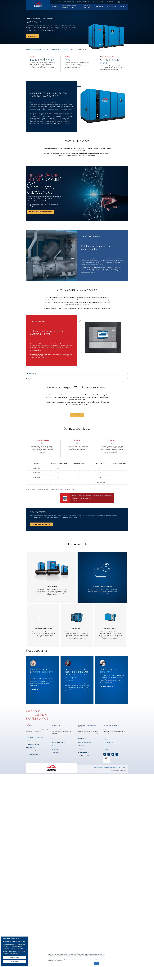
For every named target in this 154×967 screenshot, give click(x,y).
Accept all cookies (14, 957)
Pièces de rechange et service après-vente (69, 6)
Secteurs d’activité (87, 6)
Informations (111, 7)
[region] (14, 951)
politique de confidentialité (66, 957)
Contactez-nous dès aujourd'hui (41, 524)
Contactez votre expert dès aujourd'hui (40, 212)
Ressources (100, 7)
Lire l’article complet (105, 686)
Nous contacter (32, 36)
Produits (55, 7)
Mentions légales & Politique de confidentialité (105, 767)
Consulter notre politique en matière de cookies (14, 952)
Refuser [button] (103, 963)
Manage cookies (121, 767)
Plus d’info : (68, 695)
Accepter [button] (96, 963)
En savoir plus (34, 689)
